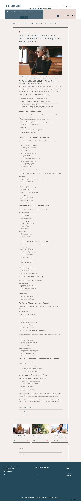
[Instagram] (74, 15)
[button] (58, 15)
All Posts (15, 24)
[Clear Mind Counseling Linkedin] (72, 15)
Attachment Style (48, 24)
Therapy (25, 407)
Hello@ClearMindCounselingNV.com (13, 467)
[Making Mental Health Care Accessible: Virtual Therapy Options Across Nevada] (59, 429)
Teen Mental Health (23, 24)
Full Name (37, 470)
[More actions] (61, 32)
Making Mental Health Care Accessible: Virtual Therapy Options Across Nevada (60, 436)
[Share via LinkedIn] (24, 411)
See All (67, 421)
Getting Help (29, 407)
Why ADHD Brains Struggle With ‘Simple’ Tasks (21, 436)
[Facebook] (4, 474)
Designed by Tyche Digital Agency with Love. (50, 497)
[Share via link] (27, 411)
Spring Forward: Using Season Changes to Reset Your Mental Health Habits (40, 436)
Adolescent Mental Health (36, 24)
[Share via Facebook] (19, 411)
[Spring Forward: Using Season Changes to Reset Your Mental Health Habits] (40, 429)
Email (36, 475)
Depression (21, 407)
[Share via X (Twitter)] (22, 411)
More (56, 24)
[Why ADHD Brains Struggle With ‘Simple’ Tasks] (21, 429)
